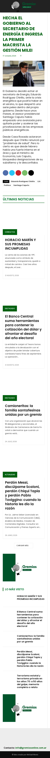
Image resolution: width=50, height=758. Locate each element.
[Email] (31, 173)
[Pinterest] (18, 173)
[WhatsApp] (25, 173)
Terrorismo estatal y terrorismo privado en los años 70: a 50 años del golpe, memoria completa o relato (29, 681)
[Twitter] (12, 173)
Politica (7, 185)
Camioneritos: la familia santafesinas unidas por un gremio (23, 410)
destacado (10, 308)
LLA (39, 181)
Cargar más (22, 545)
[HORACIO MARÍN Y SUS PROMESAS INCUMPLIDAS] (23, 220)
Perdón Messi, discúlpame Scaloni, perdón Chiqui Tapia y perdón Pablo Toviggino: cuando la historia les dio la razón (23, 495)
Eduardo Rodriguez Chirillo (23, 181)
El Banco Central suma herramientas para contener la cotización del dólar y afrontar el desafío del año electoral (23, 327)
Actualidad (10, 474)
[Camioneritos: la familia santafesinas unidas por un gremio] (23, 386)
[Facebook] (5, 173)
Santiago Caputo (21, 185)
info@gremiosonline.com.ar (30, 747)
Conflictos (10, 232)
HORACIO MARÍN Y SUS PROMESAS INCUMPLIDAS (20, 244)
